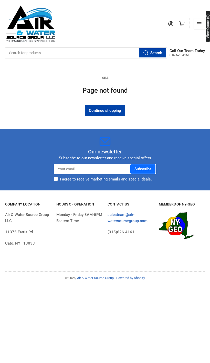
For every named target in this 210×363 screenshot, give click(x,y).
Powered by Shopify (130, 278)
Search (156, 53)
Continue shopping (105, 110)
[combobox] (86, 52)
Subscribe (142, 169)
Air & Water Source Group (95, 278)
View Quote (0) (208, 26)
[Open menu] (199, 23)
